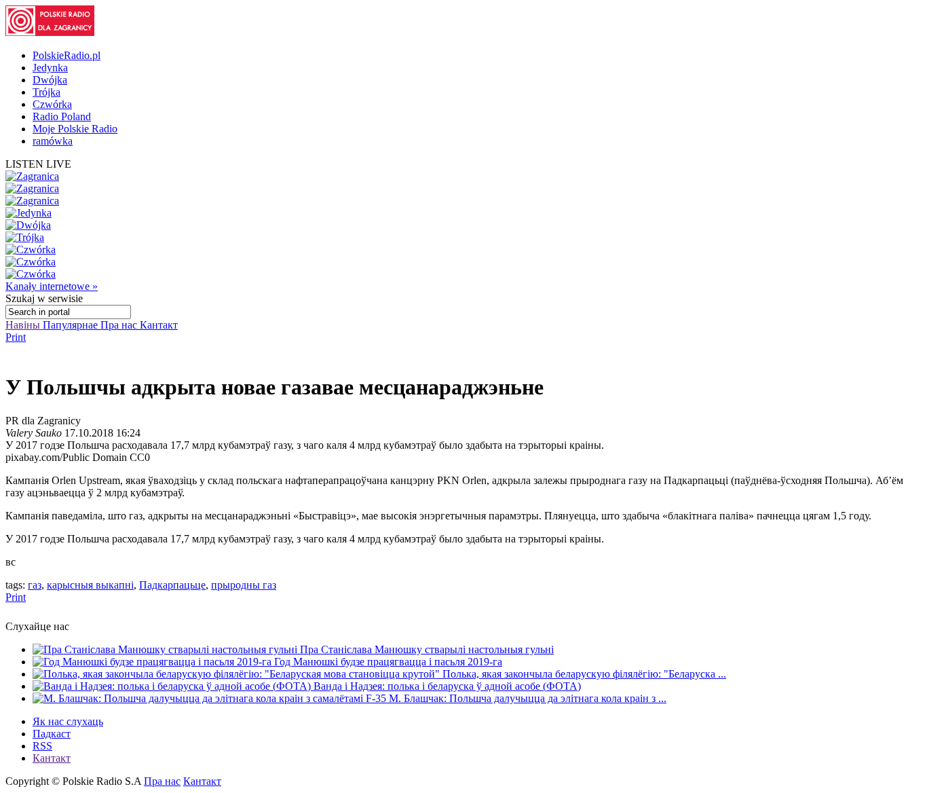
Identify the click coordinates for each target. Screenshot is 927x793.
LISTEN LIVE (38, 164)
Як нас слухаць (68, 721)
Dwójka (50, 80)
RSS (42, 746)
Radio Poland (62, 116)
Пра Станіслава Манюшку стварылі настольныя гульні (427, 649)
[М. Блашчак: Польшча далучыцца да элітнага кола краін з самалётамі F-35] (211, 698)
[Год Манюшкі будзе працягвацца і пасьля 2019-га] (153, 661)
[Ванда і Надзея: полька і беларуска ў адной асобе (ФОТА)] (173, 686)
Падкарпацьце (172, 585)
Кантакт (159, 325)
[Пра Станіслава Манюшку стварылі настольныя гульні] (166, 649)
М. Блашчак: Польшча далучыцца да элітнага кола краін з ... (527, 698)
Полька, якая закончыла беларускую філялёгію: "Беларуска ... (584, 674)
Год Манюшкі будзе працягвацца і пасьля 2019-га (388, 661)
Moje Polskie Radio (75, 128)
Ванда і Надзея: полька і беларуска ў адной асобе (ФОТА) (447, 686)
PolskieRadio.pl (66, 55)
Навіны (24, 325)
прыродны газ (243, 585)
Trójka (46, 92)
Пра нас (120, 325)
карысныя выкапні (90, 585)
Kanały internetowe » (51, 286)
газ (34, 585)
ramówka (53, 141)
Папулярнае (71, 325)
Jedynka (50, 67)
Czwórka (52, 104)
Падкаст (52, 733)
